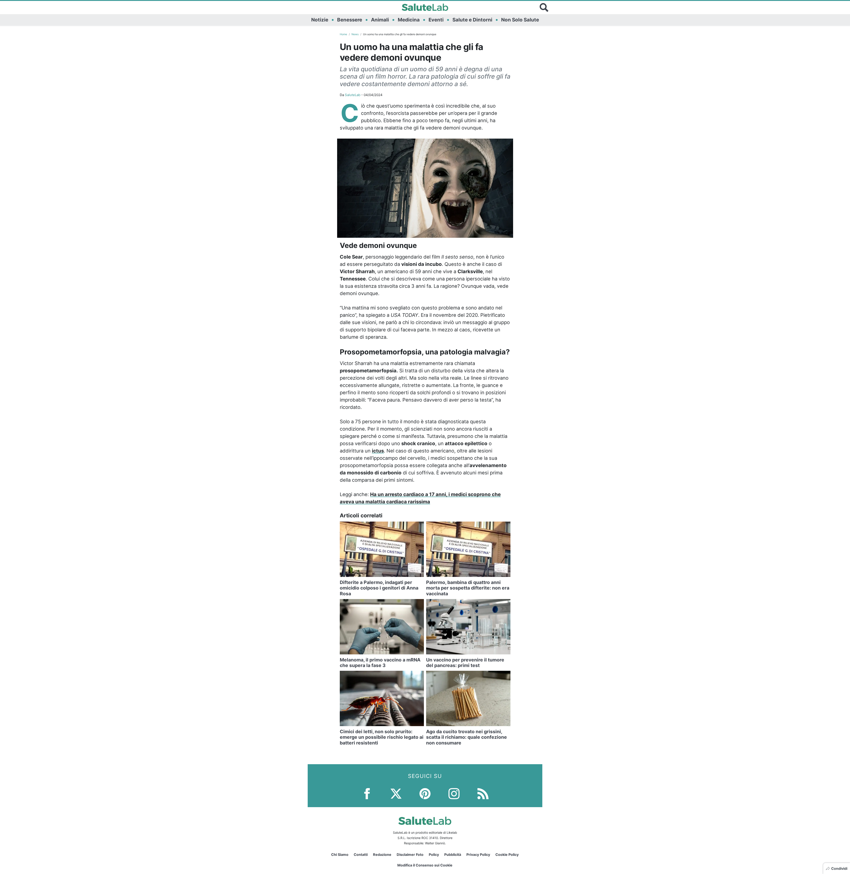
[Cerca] (544, 7)
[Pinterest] (425, 793)
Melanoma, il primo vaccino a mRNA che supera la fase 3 (380, 662)
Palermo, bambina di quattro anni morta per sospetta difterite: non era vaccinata (467, 588)
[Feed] (483, 793)
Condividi (839, 868)
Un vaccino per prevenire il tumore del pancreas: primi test (465, 662)
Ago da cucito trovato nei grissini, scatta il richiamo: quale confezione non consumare (466, 737)
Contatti (361, 854)
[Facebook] (367, 793)
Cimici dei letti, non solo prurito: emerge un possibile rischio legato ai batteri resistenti (381, 737)
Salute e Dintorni (472, 20)
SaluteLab (352, 95)
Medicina (409, 20)
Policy (434, 854)
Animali (380, 20)
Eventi (436, 20)
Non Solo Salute (520, 20)
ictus (378, 451)
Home (343, 34)
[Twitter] (396, 793)
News (355, 34)
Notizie (319, 20)
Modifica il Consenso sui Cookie (424, 865)
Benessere (349, 20)
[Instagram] (454, 793)
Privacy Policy (478, 854)
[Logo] (425, 7)
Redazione (382, 854)
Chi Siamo (339, 854)
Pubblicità (452, 854)
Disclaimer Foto (410, 854)
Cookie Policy (507, 854)
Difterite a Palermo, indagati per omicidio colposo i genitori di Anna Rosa (379, 588)
